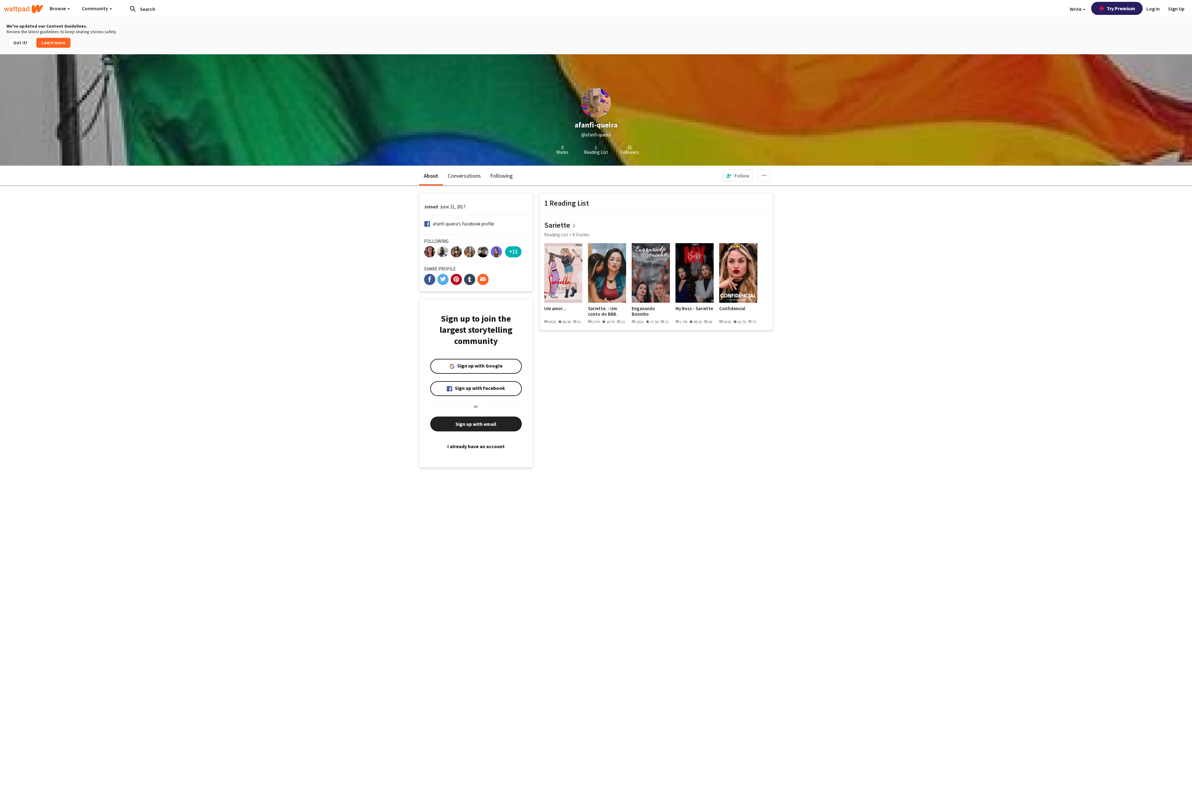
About (431, 175)
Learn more (53, 43)
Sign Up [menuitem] (1176, 9)
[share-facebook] (429, 279)
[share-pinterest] (456, 279)
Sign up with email (475, 424)
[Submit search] (133, 9)
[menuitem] (738, 175)
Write (1076, 9)
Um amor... (555, 308)
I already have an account (476, 446)
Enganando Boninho (643, 311)
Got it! (20, 43)
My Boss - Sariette (694, 308)
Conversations (464, 175)
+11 (513, 251)
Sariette (557, 225)
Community (95, 8)
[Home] (23, 9)
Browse (58, 8)
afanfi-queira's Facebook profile (463, 224)
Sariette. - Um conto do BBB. (602, 311)
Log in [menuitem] (1153, 9)
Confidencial (732, 308)
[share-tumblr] (469, 279)
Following (501, 175)
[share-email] (483, 279)
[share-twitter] (443, 279)
